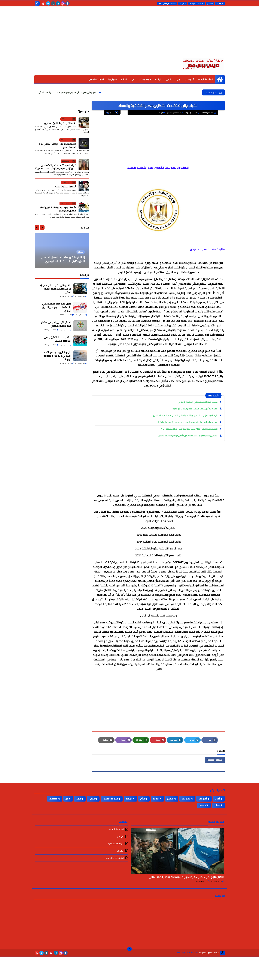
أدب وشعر (186, 799)
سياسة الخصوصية (196, 3)
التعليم (124, 79)
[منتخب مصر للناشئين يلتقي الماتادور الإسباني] (80, 340)
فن (133, 79)
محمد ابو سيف (216, 881)
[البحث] (37, 3)
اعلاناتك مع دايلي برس (167, 3)
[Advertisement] (129, 34)
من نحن (210, 3)
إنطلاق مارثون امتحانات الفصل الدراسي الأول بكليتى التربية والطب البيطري (63, 259)
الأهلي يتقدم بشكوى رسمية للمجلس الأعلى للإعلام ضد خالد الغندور (187, 436)
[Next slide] (37, 227)
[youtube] (43, 3)
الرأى (142, 799)
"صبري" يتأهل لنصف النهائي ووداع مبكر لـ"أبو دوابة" (194, 409)
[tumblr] (53, 3)
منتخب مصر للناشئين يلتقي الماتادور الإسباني (197, 402)
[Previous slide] (42, 227)
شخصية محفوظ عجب (65, 186)
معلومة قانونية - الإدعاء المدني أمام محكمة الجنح (57, 145)
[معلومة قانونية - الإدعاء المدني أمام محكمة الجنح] (84, 143)
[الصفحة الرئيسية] (220, 79)
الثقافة (156, 799)
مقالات (217, 805)
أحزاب (217, 799)
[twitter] (48, 3)
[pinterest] (51, 953)
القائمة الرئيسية (205, 79)
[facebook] (67, 3)
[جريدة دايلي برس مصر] (203, 63)
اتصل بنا (183, 3)
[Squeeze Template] (222, 953)
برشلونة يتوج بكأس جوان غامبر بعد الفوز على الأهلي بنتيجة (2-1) (189, 429)
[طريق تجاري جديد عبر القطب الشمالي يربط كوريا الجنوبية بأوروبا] (80, 355)
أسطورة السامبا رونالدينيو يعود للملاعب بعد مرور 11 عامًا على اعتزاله (187, 422)
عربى (178, 79)
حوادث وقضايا (145, 79)
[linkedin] (58, 3)
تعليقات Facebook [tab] (214, 760)
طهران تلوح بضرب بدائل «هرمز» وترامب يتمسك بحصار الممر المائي (105, 92)
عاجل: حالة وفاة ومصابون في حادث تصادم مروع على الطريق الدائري (37, 92)
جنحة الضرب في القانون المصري (60, 123)
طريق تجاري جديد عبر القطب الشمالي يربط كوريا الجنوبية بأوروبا (57, 355)
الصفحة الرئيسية (174, 112)
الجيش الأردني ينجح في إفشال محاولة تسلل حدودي (56, 324)
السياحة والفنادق (96, 79)
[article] (62, 250)
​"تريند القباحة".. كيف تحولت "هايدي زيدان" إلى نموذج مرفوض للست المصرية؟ (55, 166)
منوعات (202, 805)
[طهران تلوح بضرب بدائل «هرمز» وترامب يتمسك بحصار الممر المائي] (80, 288)
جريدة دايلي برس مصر (186, 952)
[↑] (129, 949)
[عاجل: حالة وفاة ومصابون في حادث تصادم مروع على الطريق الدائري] (80, 307)
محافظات (53, 799)
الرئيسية (220, 3)
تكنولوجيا (112, 79)
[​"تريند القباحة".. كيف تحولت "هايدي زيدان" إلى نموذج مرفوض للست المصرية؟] (84, 164)
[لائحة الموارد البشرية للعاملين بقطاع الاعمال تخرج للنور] (84, 207)
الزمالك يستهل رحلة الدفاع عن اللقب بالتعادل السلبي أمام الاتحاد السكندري (185, 415)
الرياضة (158, 79)
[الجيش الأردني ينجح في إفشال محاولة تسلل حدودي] (80, 325)
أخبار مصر (190, 79)
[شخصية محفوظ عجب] (84, 186)
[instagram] (63, 3)
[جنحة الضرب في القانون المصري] (84, 122)
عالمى (169, 79)
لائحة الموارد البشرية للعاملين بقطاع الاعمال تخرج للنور (58, 209)
